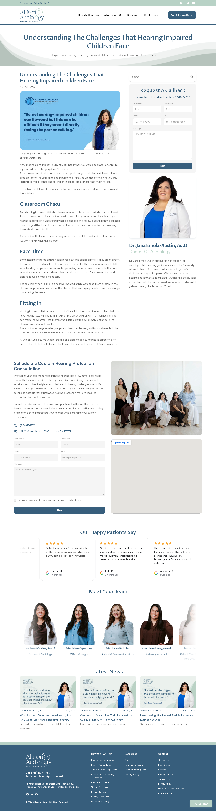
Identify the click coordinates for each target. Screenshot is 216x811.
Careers (162, 769)
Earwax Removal (99, 792)
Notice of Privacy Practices (171, 788)
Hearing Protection (100, 796)
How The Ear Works (134, 764)
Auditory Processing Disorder (105, 769)
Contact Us (163, 760)
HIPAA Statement (166, 793)
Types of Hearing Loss (135, 769)
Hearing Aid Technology (102, 760)
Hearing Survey (132, 774)
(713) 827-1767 (41, 3)
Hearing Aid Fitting (100, 782)
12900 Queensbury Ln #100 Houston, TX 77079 (45, 431)
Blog (127, 760)
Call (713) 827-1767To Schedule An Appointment (44, 774)
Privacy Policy (164, 783)
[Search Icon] (162, 77)
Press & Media (165, 764)
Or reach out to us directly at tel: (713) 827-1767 (163, 97)
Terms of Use (164, 779)
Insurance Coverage (101, 801)
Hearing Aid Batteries (101, 764)
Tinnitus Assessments (101, 787)
